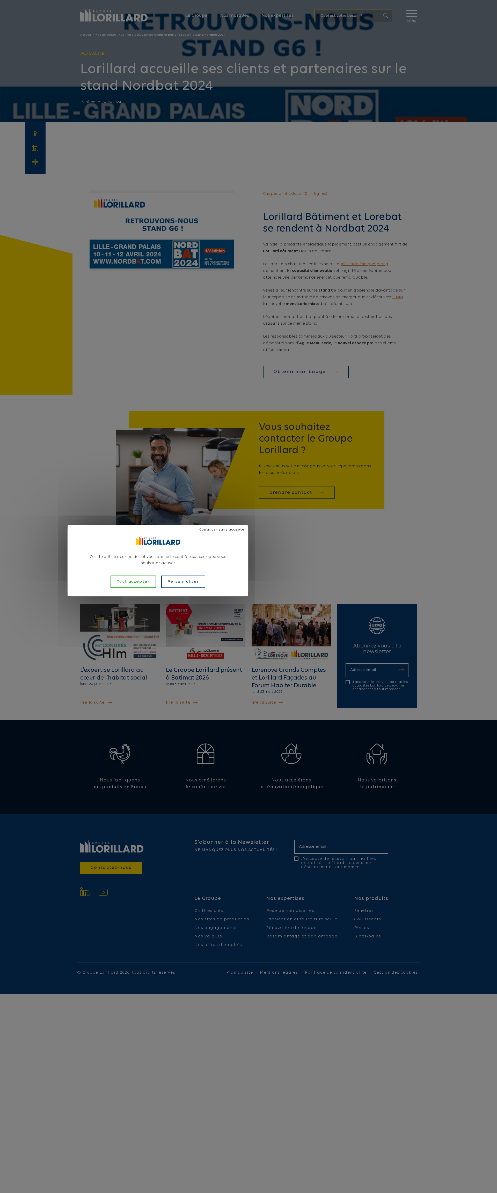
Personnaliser (183, 582)
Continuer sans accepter (222, 529)
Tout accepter (133, 582)
